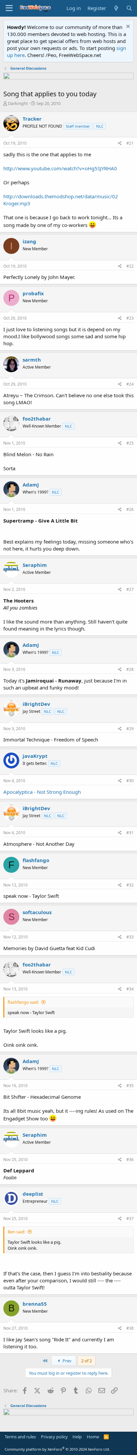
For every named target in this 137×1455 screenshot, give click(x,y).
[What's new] (115, 8)
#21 (130, 143)
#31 (130, 832)
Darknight (18, 103)
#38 (130, 1328)
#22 (130, 266)
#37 (130, 1218)
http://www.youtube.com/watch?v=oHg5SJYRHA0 (60, 168)
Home (93, 1437)
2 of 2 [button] (86, 1361)
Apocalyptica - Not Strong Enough (42, 791)
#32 (130, 885)
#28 (130, 669)
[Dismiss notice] (127, 27)
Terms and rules (20, 1437)
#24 (130, 384)
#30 (130, 780)
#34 (130, 989)
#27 (130, 589)
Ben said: (16, 1232)
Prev (66, 1361)
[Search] (129, 8)
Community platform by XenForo (57, 1449)
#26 (130, 509)
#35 (130, 1085)
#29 (130, 728)
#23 (130, 318)
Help (77, 1437)
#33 (130, 937)
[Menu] (9, 8)
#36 (130, 1159)
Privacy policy (54, 1437)
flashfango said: (23, 1002)
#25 (130, 443)
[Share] (120, 143)
